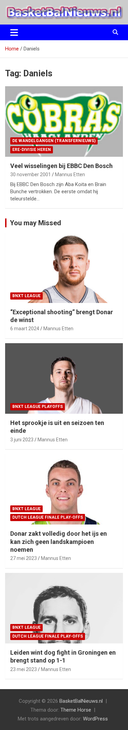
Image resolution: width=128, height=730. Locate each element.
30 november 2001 (30, 174)
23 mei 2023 (23, 669)
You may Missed (35, 223)
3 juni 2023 (21, 439)
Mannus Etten (70, 174)
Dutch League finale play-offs (47, 517)
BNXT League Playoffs (37, 406)
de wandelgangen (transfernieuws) (54, 140)
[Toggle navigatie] (14, 32)
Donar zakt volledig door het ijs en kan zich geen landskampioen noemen (58, 541)
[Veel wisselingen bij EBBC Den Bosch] (64, 121)
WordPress (95, 719)
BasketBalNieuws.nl (81, 701)
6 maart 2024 (24, 328)
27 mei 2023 (23, 558)
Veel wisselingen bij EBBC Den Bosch (61, 165)
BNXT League (26, 295)
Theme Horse (75, 710)
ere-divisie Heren (31, 149)
